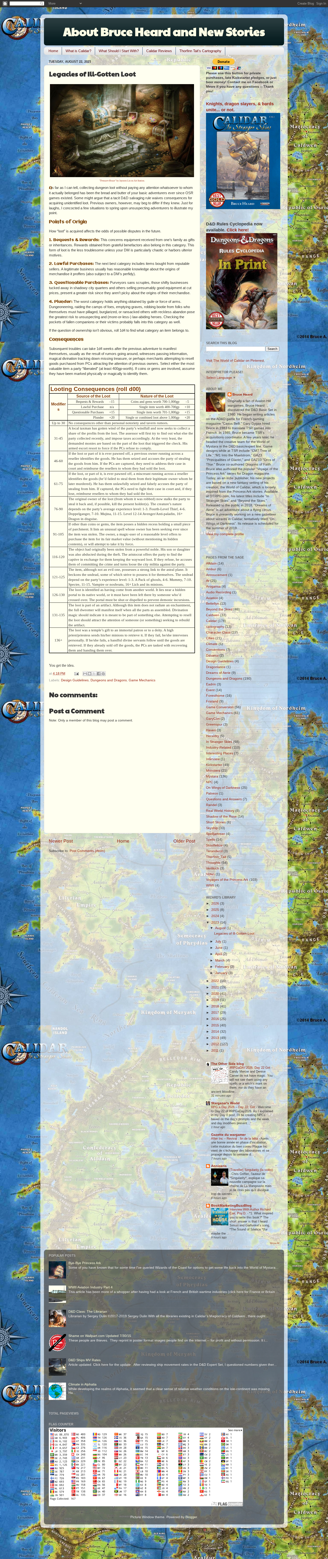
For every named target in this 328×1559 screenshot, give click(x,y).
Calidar (211, 621)
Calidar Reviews (159, 51)
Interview (213, 759)
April (219, 954)
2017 (215, 1012)
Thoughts (213, 862)
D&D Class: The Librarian (87, 1311)
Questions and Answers (224, 799)
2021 (215, 987)
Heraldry (212, 736)
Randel (211, 805)
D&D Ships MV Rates (84, 1360)
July (218, 941)
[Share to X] (94, 673)
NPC (209, 782)
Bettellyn (212, 603)
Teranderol (214, 851)
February (222, 967)
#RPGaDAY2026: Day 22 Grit (250, 1067)
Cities (210, 638)
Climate (212, 644)
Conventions (215, 650)
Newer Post (61, 841)
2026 (215, 903)
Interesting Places (219, 753)
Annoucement (216, 575)
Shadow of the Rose (221, 816)
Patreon (212, 793)
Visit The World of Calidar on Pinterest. (235, 360)
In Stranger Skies (219, 742)
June (219, 948)
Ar (207, 581)
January (221, 973)
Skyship (212, 828)
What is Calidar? (78, 51)
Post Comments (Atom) (87, 851)
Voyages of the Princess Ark (227, 880)
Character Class (218, 632)
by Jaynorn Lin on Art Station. (122, 181)
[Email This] (85, 673)
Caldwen (212, 615)
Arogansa (213, 586)
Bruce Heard (242, 394)
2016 (215, 1019)
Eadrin (211, 684)
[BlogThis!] (89, 673)
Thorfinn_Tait (216, 857)
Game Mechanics (142, 680)
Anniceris (219, 1166)
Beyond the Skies (219, 609)
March (220, 960)
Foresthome (215, 695)
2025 (215, 910)
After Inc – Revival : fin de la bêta (235, 1138)
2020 (215, 993)
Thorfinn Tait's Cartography (200, 51)
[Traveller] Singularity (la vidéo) (251, 1170)
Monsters (213, 770)
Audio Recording (218, 592)
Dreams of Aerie (218, 673)
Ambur (211, 569)
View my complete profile (225, 534)
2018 (215, 1006)
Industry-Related (218, 747)
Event (210, 690)
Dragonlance (215, 667)
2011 (215, 1050)
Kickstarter (214, 765)
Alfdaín (211, 563)
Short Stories (216, 822)
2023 (215, 922)
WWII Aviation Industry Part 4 (90, 1287)
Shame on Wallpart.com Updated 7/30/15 (99, 1336)
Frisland (212, 701)
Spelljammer (215, 834)
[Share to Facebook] (98, 673)
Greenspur (214, 724)
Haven (211, 730)
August (221, 928)
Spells (210, 839)
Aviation (212, 598)
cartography (215, 626)
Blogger (191, 1517)
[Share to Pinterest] (103, 673)
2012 (215, 1044)
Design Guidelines (75, 680)
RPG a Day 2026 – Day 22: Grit (233, 1107)
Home (53, 51)
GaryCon (213, 718)
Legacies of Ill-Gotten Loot (234, 933)
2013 (215, 1038)
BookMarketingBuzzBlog (231, 1205)
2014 (215, 1031)
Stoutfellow (214, 845)
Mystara (212, 776)
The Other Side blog (227, 1064)
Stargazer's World (225, 1103)
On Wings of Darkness (223, 787)
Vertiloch (212, 868)
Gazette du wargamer (228, 1135)
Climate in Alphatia (82, 1384)
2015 (215, 1025)
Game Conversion (220, 707)
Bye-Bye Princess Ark (84, 1263)
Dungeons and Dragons (109, 680)
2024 (215, 916)
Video (210, 874)
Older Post (184, 841)
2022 (215, 981)
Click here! (238, 230)
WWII (210, 885)
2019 (215, 1000)
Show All (274, 1243)
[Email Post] (76, 673)
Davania (212, 655)
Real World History (220, 811)
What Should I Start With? (119, 51)
